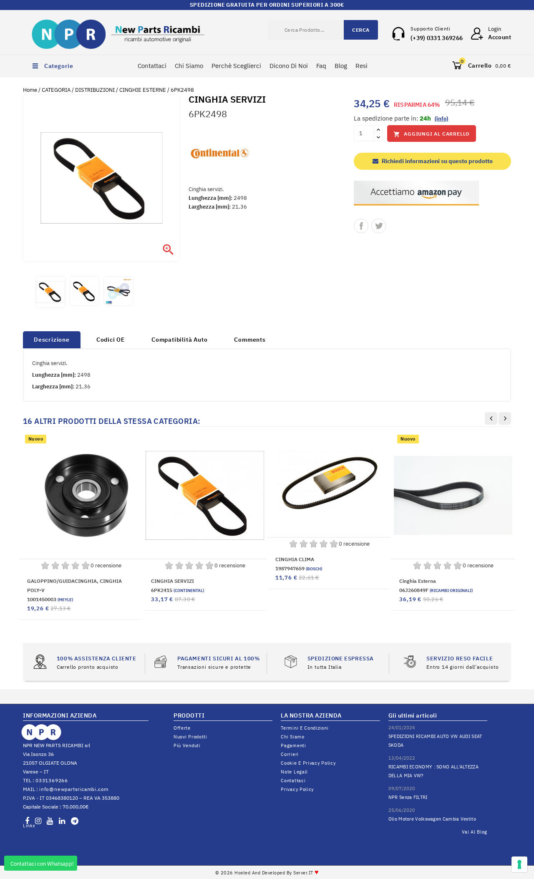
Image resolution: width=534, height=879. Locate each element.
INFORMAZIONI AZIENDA (59, 715)
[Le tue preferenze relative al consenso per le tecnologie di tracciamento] (519, 864)
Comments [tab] (249, 339)
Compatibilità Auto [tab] (179, 339)
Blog (341, 66)
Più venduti (187, 745)
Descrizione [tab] (52, 339)
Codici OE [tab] (110, 339)
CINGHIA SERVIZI (172, 581)
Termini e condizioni (304, 728)
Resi (361, 66)
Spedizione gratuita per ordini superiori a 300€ (267, 4)
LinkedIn (29, 826)
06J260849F (436, 590)
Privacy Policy (297, 789)
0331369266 (51, 780)
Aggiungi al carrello (431, 134)
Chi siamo (292, 737)
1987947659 (298, 568)
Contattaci (152, 66)
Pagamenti (293, 745)
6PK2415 (177, 590)
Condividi (361, 226)
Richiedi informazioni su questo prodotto (436, 161)
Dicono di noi (289, 66)
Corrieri (290, 754)
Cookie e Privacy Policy (308, 763)
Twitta (378, 226)
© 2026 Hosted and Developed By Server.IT (267, 873)
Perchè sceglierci (236, 66)
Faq (321, 66)
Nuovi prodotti (190, 737)
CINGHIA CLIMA (294, 559)
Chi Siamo (189, 66)
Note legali (294, 772)
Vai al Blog (475, 832)
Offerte (182, 728)
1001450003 (50, 599)
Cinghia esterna (417, 581)
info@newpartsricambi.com (73, 789)
